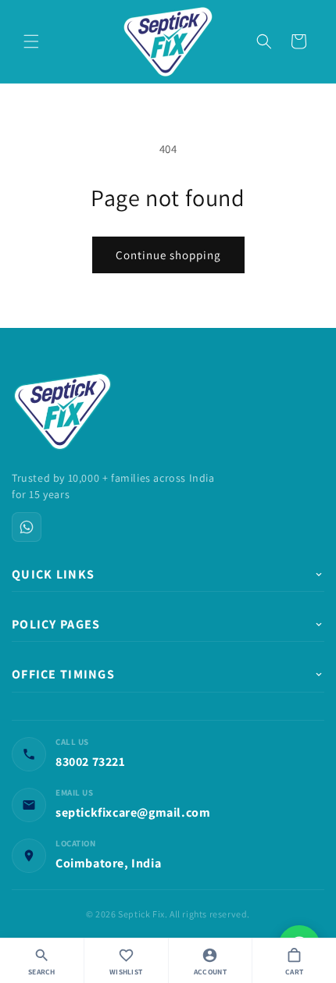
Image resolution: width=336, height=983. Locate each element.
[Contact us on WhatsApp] (26, 527)
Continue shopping (168, 255)
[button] (31, 41)
